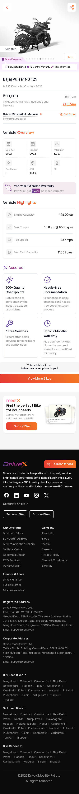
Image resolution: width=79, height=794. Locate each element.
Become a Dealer (14, 555)
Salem (26, 695)
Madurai (55, 690)
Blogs (45, 538)
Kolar (22, 690)
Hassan (28, 686)
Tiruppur (9, 699)
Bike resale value (13, 590)
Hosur (40, 686)
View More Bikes (39, 378)
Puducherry (11, 695)
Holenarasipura (26, 723)
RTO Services (12, 560)
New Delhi (60, 681)
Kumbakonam (37, 690)
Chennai (26, 681)
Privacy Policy (50, 555)
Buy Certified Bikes (15, 538)
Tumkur (55, 695)
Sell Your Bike (15, 514)
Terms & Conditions (54, 560)
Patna (7, 719)
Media (46, 544)
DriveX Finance (12, 579)
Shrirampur (41, 733)
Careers (47, 549)
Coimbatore (42, 681)
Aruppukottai (35, 719)
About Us (47, 533)
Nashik (19, 719)
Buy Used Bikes (13, 533)
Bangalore (10, 681)
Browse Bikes (41, 514)
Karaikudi (9, 690)
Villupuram (40, 695)
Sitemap (47, 565)
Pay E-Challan (11, 565)
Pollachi (68, 690)
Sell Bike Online (12, 549)
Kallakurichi (55, 686)
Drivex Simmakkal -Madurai (20, 114)
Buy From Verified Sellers (19, 544)
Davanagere (11, 686)
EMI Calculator (12, 585)
